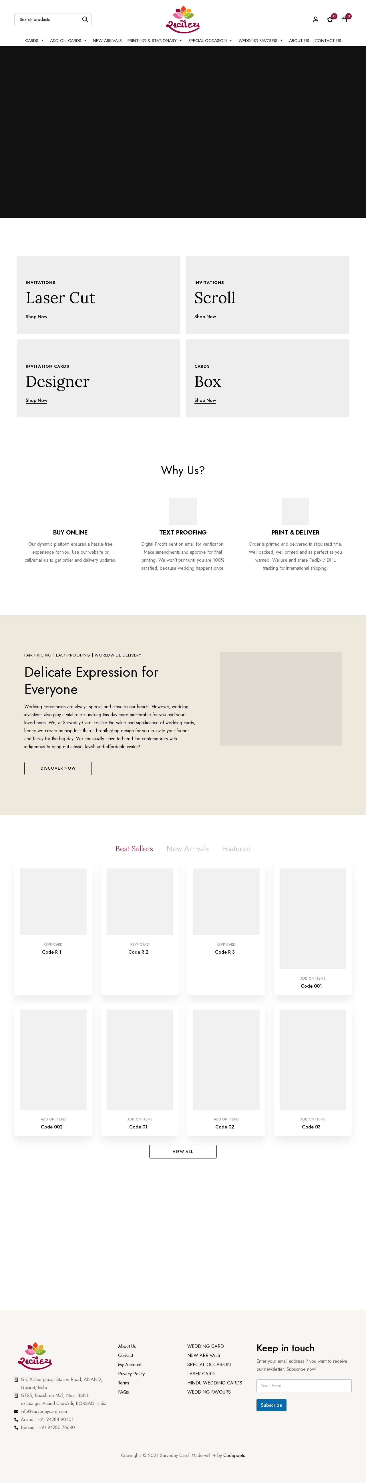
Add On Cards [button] (65, 40)
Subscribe (271, 1226)
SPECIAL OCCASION (207, 40)
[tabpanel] (183, 917)
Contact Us (328, 40)
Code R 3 (225, 899)
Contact (125, 1186)
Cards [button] (31, 40)
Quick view (59, 880)
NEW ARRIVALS (107, 40)
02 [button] (191, 207)
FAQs (123, 1223)
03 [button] (204, 207)
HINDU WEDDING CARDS (214, 1214)
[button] (58, 774)
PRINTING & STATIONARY (152, 40)
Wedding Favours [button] (257, 40)
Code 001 (311, 899)
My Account (129, 1195)
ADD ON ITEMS (312, 891)
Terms (123, 1214)
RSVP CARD (53, 891)
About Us (299, 40)
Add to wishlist (46, 880)
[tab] (134, 854)
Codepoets (234, 1277)
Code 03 (311, 948)
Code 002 (52, 948)
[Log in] (316, 19)
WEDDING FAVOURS (209, 1223)
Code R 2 (138, 899)
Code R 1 (51, 899)
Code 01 (138, 948)
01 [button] (161, 207)
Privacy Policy (132, 1205)
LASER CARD (201, 1205)
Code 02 (224, 948)
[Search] (85, 19)
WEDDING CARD (205, 1177)
